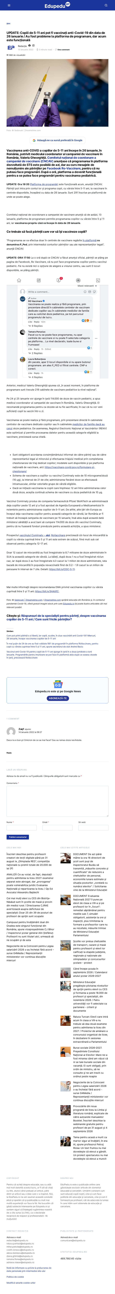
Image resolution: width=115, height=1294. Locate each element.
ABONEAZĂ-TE (58, 698)
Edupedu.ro (68, 603)
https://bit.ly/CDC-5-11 (62, 569)
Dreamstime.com (52, 600)
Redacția (22, 46)
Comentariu (13, 783)
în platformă (89, 240)
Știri (8, 23)
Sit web (82, 822)
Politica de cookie (15, 1277)
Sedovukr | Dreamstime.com (28, 600)
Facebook (54, 168)
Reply (9, 753)
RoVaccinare (58, 535)
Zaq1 (21, 728)
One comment (64, 49)
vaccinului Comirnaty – (34, 535)
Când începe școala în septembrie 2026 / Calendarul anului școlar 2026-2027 (90, 972)
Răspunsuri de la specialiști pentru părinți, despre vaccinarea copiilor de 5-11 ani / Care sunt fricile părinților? (56, 617)
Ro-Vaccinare (71, 168)
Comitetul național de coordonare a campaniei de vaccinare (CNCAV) (51, 159)
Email (46, 822)
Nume (10, 822)
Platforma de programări (44, 184)
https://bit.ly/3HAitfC (47, 591)
